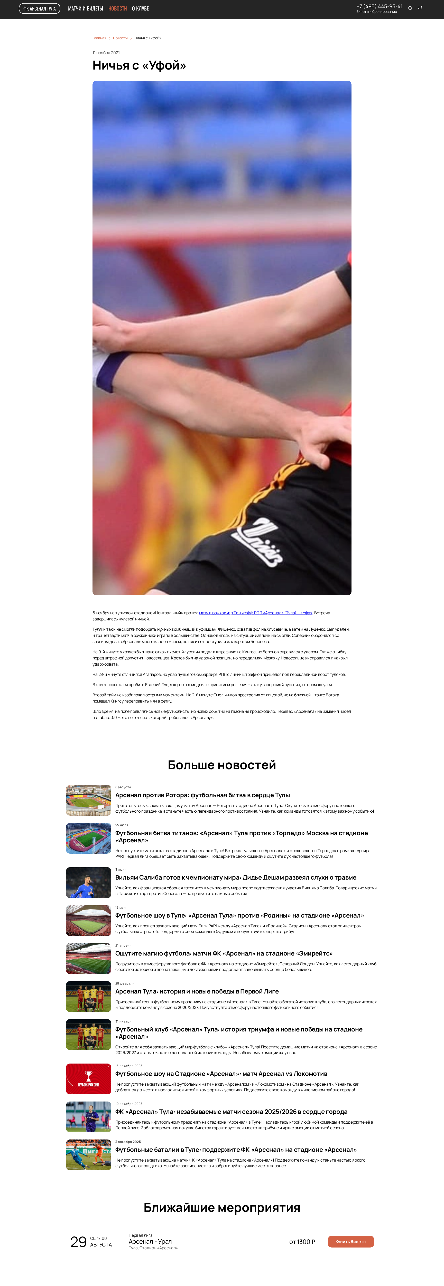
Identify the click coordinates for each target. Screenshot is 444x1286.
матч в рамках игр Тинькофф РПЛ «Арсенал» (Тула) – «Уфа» (255, 613)
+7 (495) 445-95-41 (379, 6)
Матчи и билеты (85, 8)
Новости (117, 8)
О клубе (140, 8)
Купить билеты (351, 1241)
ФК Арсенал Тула (39, 8)
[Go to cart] (420, 8)
